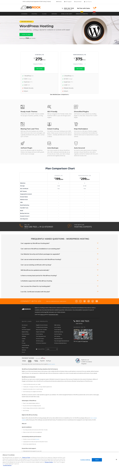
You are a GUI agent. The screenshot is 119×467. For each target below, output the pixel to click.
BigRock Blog (25, 331)
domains (37, 439)
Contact (24, 327)
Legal (23, 340)
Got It (96, 459)
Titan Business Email (41, 336)
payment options (51, 364)
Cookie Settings (25, 345)
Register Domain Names (41, 325)
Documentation (25, 334)
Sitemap (24, 349)
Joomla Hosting (58, 334)
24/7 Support (68, 1)
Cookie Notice (7, 465)
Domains (24, 13)
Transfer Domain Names (41, 327)
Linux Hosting (57, 327)
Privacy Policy (49, 462)
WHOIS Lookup (39, 340)
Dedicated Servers (58, 338)
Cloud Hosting (57, 329)
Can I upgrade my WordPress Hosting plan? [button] (35, 243)
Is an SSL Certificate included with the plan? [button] (35, 291)
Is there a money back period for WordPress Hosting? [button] (39, 275)
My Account (25, 325)
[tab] (59, 243)
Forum (23, 352)
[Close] (116, 459)
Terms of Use (26, 457)
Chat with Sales (84, 8)
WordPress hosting (58, 331)
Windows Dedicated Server (60, 343)
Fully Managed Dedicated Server (61, 340)
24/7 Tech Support (26, 329)
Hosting (34, 13)
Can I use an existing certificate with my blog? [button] (36, 265)
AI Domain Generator (41, 343)
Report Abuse (25, 347)
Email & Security (66, 13)
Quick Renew (78, 1)
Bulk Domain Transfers (41, 329)
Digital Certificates (40, 331)
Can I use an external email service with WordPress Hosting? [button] (41, 259)
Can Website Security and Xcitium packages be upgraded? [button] (40, 254)
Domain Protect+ (40, 338)
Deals (94, 13)
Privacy (23, 343)
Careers (23, 338)
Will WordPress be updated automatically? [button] (35, 270)
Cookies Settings (85, 459)
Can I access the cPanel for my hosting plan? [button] (35, 286)
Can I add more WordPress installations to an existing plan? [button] (40, 249)
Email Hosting (39, 334)
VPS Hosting (57, 336)
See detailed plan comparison (59, 94)
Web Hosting (57, 325)
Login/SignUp (88, 1)
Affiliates (59, 1)
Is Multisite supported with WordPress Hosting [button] (36, 281)
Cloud (44, 13)
